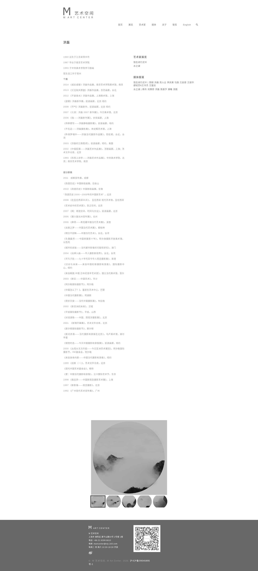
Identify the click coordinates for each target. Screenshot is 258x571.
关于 (164, 24)
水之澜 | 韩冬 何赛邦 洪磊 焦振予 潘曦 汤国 (155, 89)
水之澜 (136, 66)
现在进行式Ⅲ (140, 62)
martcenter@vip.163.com (105, 544)
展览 (131, 24)
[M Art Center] (76, 12)
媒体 (154, 24)
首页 (120, 24)
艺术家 (142, 24)
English (187, 24)
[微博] (90, 554)
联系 (175, 24)
